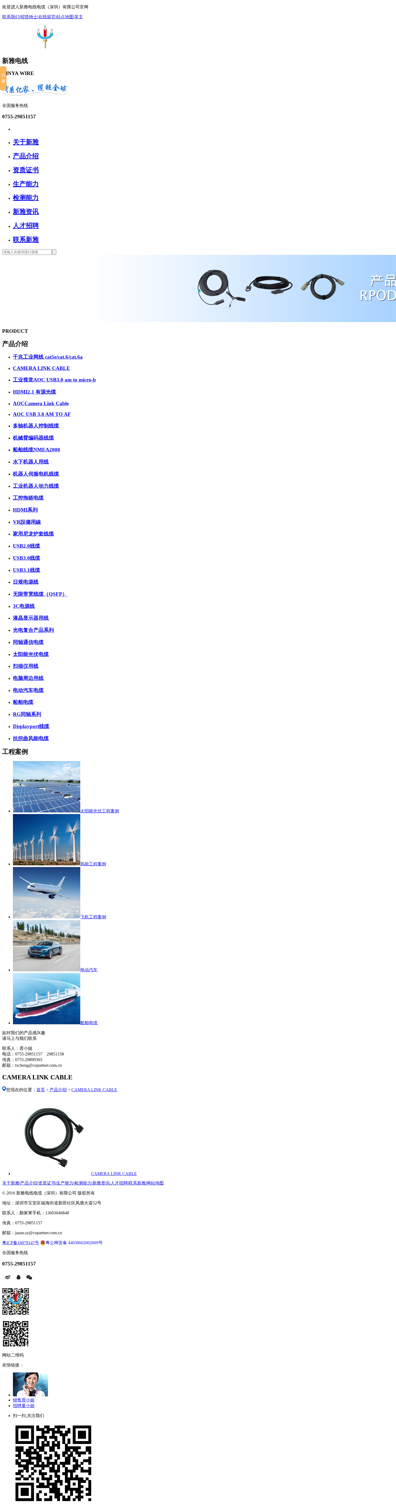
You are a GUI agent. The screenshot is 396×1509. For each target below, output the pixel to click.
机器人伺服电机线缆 (36, 474)
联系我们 (10, 17)
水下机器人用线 (31, 462)
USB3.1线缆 (26, 570)
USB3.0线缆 (26, 558)
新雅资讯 (26, 211)
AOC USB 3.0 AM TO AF (42, 414)
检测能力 (26, 197)
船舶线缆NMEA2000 (36, 449)
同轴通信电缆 (28, 642)
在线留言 (46, 17)
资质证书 (26, 169)
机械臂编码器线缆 (33, 438)
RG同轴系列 (27, 714)
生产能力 (26, 183)
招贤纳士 (28, 17)
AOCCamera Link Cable (41, 403)
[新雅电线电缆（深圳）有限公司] (43, 45)
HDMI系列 (25, 510)
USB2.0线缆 (26, 546)
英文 (78, 17)
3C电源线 (24, 606)
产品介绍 (26, 155)
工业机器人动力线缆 (36, 486)
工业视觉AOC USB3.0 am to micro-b (54, 380)
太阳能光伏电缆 (31, 654)
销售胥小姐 (23, 1400)
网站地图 (155, 1183)
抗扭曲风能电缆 (31, 738)
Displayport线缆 (31, 726)
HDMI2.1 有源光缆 (34, 392)
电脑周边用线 (28, 678)
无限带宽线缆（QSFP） (40, 594)
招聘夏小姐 (23, 1405)
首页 (40, 1089)
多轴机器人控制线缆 (36, 426)
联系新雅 (26, 239)
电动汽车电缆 (28, 690)
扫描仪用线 (26, 666)
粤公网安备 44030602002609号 (74, 1242)
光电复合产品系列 (33, 630)
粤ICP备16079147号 (20, 1242)
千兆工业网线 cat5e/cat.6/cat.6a (48, 357)
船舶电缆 (23, 702)
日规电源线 (26, 582)
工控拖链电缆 (28, 498)
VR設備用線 (27, 522)
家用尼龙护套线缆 (33, 534)
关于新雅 (26, 141)
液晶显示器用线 (31, 618)
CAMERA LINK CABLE (41, 368)
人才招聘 (26, 225)
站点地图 (65, 17)
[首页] (15, 128)
